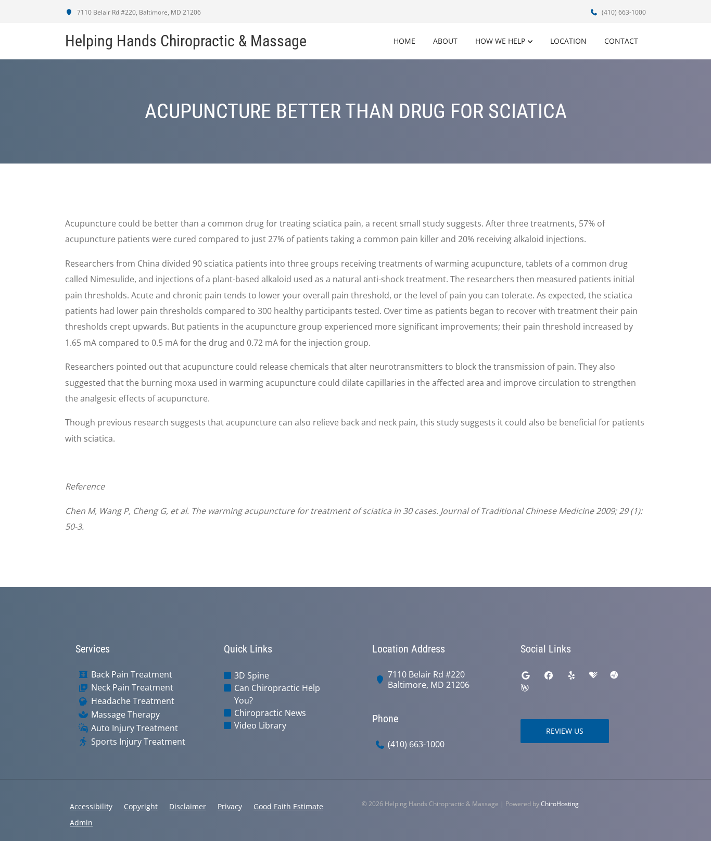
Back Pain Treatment (131, 674)
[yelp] (571, 675)
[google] (525, 675)
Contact (621, 41)
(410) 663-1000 (623, 12)
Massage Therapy (125, 714)
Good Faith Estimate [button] (288, 806)
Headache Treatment (132, 701)
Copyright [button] (141, 806)
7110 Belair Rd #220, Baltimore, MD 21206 (138, 12)
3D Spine (251, 675)
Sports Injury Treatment (138, 741)
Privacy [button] (230, 806)
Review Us (564, 731)
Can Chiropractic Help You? (277, 694)
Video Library (260, 725)
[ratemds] (614, 675)
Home (404, 41)
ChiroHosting (560, 803)
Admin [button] (81, 822)
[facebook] (548, 675)
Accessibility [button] (91, 806)
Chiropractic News (270, 713)
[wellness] (524, 688)
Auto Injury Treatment (134, 728)
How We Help (500, 41)
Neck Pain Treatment (132, 687)
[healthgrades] (593, 675)
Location (568, 41)
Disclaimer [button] (187, 806)
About (445, 41)
